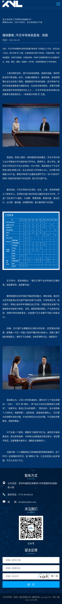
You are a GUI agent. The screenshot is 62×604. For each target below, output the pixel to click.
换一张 (54, 576)
